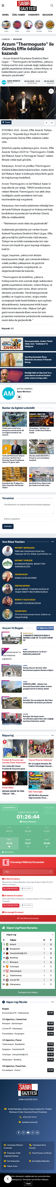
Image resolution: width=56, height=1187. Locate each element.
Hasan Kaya (21, 611)
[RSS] (37, 1132)
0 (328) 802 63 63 (12, 905)
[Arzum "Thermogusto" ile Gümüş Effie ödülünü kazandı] (28, 102)
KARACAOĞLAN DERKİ (26, 578)
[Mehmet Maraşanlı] (7, 551)
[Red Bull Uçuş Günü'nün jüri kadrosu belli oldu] (41, 474)
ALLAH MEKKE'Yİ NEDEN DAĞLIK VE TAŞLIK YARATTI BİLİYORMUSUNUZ (32, 590)
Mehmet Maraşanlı (25, 548)
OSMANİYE (33, 15)
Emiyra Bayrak (22, 586)
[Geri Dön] (8, 1179)
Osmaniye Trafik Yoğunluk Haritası (12, 1154)
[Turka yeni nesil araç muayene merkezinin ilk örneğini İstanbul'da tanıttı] (14, 419)
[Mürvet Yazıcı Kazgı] (7, 601)
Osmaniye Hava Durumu (37, 1146)
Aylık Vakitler (9, 852)
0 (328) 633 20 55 (12, 888)
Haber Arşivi (12, 1166)
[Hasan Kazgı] (7, 576)
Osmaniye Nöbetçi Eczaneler (13, 1146)
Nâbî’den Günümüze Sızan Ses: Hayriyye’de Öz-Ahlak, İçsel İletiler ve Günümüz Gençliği (33, 553)
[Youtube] (28, 1132)
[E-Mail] (19, 397)
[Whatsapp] (33, 1132)
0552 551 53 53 (29, 1117)
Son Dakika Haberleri (40, 1161)
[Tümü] (52, 542)
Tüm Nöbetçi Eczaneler (29, 918)
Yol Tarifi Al (27, 888)
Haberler (6, 39)
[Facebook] (19, 1132)
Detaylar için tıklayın (28, 992)
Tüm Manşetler (13, 1161)
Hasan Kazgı (21, 574)
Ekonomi (17, 39)
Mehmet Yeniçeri (23, 561)
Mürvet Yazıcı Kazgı (25, 600)
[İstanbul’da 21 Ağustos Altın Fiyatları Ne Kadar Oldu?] (14, 474)
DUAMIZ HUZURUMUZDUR (28, 603)
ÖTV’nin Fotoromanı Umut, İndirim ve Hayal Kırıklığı (33, 615)
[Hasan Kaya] (7, 614)
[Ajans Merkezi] (8, 393)
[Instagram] (23, 1132)
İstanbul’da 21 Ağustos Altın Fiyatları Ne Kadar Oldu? (13, 485)
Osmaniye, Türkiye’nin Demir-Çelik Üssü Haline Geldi (40, 430)
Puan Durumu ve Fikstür (42, 1153)
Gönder (8, 526)
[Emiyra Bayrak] (7, 589)
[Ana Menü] (3, 6)
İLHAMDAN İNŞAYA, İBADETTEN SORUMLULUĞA (30, 565)
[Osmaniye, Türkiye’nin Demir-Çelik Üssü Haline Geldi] (41, 419)
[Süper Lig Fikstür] (52, 1002)
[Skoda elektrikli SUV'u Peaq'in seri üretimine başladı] (41, 447)
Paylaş (7, 122)
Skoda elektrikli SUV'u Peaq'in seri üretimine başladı (39, 458)
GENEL (5, 15)
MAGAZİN (47, 15)
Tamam (28, 1184)
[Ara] (51, 6)
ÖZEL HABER (18, 15)
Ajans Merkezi (24, 392)
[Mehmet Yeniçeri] (7, 563)
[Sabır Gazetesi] (27, 6)
